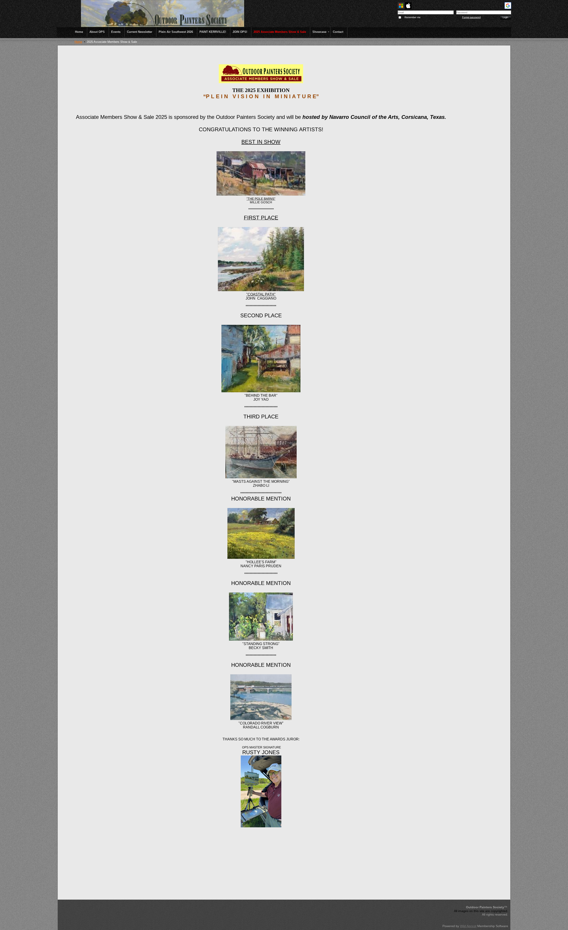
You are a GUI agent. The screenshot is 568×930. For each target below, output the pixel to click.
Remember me (412, 17)
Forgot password (471, 17)
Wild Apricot (468, 926)
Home (78, 41)
